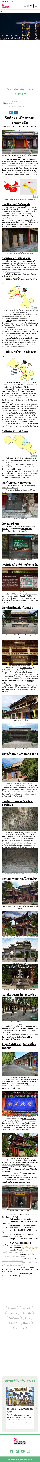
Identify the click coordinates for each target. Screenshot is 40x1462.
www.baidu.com (14, 1177)
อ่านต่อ (20, 1424)
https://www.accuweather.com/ (12, 1252)
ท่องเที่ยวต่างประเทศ (19, 36)
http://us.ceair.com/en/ (12, 272)
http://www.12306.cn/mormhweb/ (13, 1256)
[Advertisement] (20, 63)
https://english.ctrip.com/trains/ (12, 1261)
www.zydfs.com (24, 226)
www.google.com (28, 1177)
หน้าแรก (5, 36)
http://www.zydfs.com (17, 1245)
